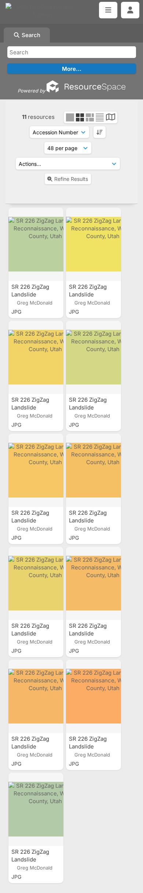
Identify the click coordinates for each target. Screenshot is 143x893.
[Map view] (110, 117)
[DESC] (100, 132)
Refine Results (71, 179)
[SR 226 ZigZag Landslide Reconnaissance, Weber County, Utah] (35, 244)
